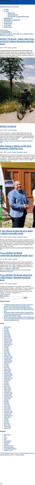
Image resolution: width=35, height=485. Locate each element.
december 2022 (8, 392)
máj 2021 (6, 422)
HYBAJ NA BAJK (8, 126)
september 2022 (8, 397)
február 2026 (7, 336)
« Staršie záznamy (5, 294)
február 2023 (7, 389)
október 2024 (7, 359)
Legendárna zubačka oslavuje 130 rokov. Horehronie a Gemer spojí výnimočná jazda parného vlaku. (18, 305)
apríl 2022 (7, 404)
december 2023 (8, 373)
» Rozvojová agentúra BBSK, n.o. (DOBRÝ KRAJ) (17, 459)
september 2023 (8, 378)
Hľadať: (2, 297)
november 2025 (8, 341)
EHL (5, 439)
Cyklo (9, 47)
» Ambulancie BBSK (17, 477)
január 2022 (7, 409)
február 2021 (7, 426)
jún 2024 (6, 366)
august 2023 (7, 380)
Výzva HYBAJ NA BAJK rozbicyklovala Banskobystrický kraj (16, 254)
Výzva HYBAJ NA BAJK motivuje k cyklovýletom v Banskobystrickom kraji (16, 277)
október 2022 (7, 395)
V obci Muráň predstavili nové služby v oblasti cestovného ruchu (16, 232)
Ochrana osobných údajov (7, 454)
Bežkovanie (7, 434)
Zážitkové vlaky (8, 450)
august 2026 (7, 327)
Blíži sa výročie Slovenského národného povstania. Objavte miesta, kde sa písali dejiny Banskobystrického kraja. (19, 309)
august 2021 (7, 417)
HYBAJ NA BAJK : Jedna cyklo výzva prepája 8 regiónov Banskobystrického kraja (17, 41)
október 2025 (7, 342)
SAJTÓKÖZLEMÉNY (10, 448)
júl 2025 (6, 347)
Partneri (8, 23)
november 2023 (8, 375)
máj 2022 (6, 403)
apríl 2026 (7, 333)
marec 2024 (7, 369)
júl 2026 (6, 328)
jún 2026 (6, 330)
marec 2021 (7, 425)
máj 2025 (6, 350)
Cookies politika (19, 454)
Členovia (8, 22)
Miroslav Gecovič (29, 453)
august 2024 (7, 362)
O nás (6, 11)
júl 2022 (6, 400)
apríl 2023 (7, 386)
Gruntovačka (7, 441)
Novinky (7, 25)
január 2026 (7, 338)
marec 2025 (7, 353)
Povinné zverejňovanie (18, 16)
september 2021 (8, 415)
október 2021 (7, 414)
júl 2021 (6, 418)
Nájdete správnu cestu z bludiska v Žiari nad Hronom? (19, 317)
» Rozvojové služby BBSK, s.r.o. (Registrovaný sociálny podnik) (17, 469)
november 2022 (8, 394)
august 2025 (7, 345)
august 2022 (7, 398)
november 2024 (8, 358)
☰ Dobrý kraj (8, 3)
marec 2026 (7, 334)
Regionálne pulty (8, 445)
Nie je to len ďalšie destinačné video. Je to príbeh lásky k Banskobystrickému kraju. (19, 319)
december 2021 (8, 411)
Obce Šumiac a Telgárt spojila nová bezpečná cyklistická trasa (15, 147)
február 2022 (7, 408)
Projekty (8, 18)
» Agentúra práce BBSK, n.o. (17, 480)
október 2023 (7, 376)
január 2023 (7, 390)
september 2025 (8, 344)
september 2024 (8, 361)
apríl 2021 (7, 423)
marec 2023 (7, 387)
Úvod (6, 9)
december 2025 (8, 339)
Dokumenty (13, 15)
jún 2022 (6, 401)
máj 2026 (6, 331)
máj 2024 (6, 367)
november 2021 (8, 412)
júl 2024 (6, 364)
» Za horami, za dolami (17, 473)
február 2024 (7, 370)
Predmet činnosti (12, 20)
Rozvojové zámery (22, 152)
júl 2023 (6, 381)
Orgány (11, 13)
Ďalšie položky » (4, 296)
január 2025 (7, 355)
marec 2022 (7, 406)
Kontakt (8, 27)
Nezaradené (7, 442)
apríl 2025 (7, 352)
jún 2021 (6, 420)
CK (5, 436)
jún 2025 (6, 348)
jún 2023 (6, 383)
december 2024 (8, 356)
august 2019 (7, 428)
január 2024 (7, 372)
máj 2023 (6, 384)
